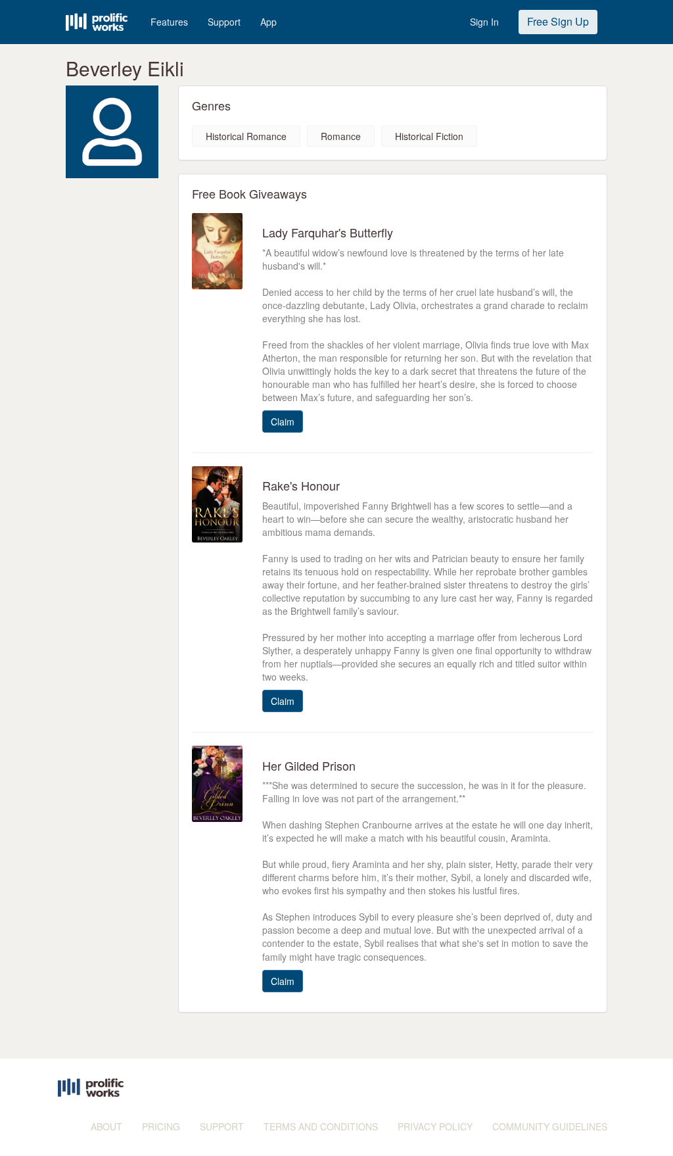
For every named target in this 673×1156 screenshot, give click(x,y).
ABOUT (106, 1126)
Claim (282, 421)
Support (224, 21)
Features (169, 21)
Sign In (484, 21)
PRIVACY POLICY (435, 1126)
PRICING (161, 1126)
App (268, 21)
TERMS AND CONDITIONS (321, 1126)
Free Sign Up (558, 21)
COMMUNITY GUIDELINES (549, 1126)
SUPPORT (222, 1126)
